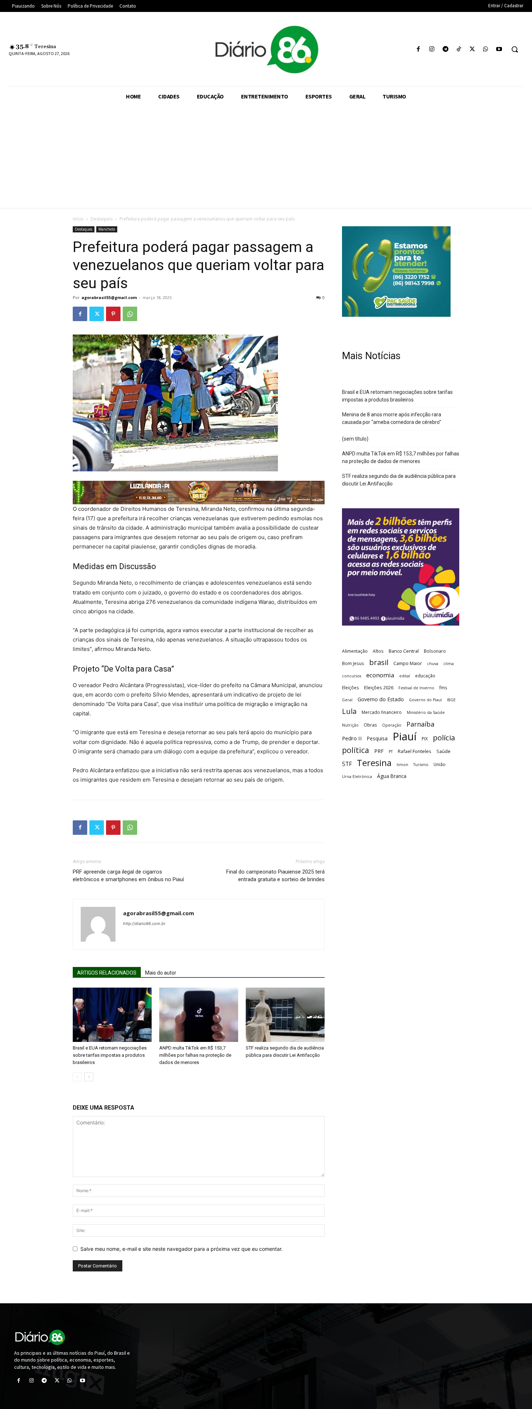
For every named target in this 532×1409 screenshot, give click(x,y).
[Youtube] (499, 49)
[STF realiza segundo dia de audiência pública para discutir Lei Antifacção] (285, 1015)
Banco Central (404, 651)
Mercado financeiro (382, 712)
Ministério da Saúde (426, 712)
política (355, 750)
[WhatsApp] (486, 49)
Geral (347, 699)
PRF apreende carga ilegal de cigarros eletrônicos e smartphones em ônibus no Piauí (128, 875)
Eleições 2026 (378, 687)
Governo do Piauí (425, 699)
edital (404, 675)
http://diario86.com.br (144, 923)
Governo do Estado (381, 699)
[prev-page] (77, 1076)
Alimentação (355, 651)
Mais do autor (160, 973)
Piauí (405, 736)
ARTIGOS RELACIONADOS (106, 973)
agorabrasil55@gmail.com (109, 297)
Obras (370, 725)
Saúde (443, 751)
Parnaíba (420, 724)
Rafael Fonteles (414, 751)
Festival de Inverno (416, 687)
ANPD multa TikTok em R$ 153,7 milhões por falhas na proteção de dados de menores (195, 1055)
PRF (379, 751)
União (440, 764)
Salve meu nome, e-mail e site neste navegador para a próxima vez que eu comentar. (181, 1249)
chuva (432, 663)
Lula (349, 711)
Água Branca (391, 776)
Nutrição (350, 725)
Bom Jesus (353, 663)
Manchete (106, 229)
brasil (378, 662)
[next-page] (88, 1076)
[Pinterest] (113, 314)
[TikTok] (459, 49)
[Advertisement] (266, 157)
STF (347, 764)
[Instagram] (432, 49)
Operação (391, 725)
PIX (425, 738)
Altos (378, 651)
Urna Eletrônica (357, 776)
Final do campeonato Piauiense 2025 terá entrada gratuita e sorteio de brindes (275, 875)
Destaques (101, 219)
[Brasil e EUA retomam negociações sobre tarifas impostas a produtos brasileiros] (112, 1015)
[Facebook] (418, 49)
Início (78, 219)
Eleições (350, 687)
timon (402, 764)
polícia (444, 737)
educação (425, 675)
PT (391, 751)
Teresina (374, 763)
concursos (351, 675)
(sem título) (355, 439)
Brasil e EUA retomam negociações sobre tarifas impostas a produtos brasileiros (110, 1055)
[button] (514, 49)
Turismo (420, 764)
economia (380, 675)
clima (448, 663)
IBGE (451, 699)
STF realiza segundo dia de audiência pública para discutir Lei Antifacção (399, 480)
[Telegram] (445, 49)
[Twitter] (472, 49)
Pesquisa (377, 738)
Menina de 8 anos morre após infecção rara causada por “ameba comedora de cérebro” (391, 418)
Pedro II (352, 738)
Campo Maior (407, 663)
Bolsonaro (435, 651)
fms (443, 687)
